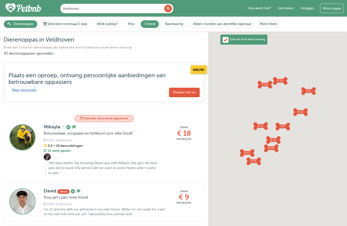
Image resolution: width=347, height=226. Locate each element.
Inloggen (307, 8)
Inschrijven (286, 8)
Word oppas (332, 8)
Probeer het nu (184, 92)
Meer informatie (24, 90)
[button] (308, 91)
